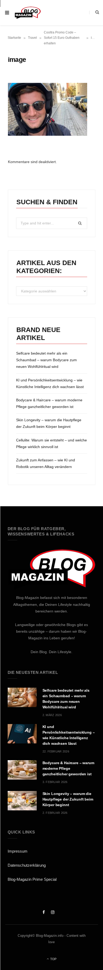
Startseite (14, 38)
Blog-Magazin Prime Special (32, 879)
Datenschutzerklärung (27, 865)
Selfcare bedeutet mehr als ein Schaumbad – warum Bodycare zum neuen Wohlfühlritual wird (46, 360)
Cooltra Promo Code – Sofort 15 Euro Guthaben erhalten (61, 38)
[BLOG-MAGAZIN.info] (28, 13)
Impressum (17, 851)
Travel (32, 38)
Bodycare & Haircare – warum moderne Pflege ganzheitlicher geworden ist (68, 768)
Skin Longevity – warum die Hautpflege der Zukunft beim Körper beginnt (68, 799)
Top (53, 959)
